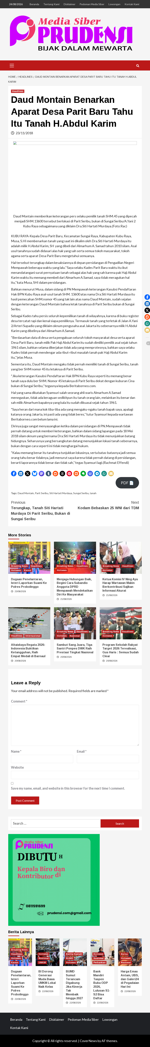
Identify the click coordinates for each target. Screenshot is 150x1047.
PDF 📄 (127, 483)
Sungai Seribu (81, 493)
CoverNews (88, 1041)
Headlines (17, 91)
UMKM (42, 962)
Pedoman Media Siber (92, 4)
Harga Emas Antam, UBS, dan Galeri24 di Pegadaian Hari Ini (130, 979)
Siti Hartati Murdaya (60, 493)
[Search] (137, 65)
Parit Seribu (41, 493)
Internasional (32, 636)
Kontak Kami (132, 4)
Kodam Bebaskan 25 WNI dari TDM (108, 505)
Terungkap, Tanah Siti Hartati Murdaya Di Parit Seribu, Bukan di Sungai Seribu (40, 510)
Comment (19, 701)
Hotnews (16, 570)
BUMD (69, 958)
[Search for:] (56, 823)
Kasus (27, 570)
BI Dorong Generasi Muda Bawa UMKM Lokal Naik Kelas (47, 979)
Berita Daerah (74, 954)
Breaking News (19, 566)
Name (16, 751)
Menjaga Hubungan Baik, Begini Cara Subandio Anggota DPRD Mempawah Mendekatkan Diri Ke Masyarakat (75, 587)
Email (82, 751)
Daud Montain (26, 493)
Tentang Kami (51, 4)
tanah (93, 493)
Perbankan (99, 962)
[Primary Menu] (12, 65)
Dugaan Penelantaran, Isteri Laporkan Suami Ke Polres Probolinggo (29, 583)
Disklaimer (69, 4)
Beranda (34, 4)
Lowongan (114, 4)
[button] (13, 473)
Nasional (75, 636)
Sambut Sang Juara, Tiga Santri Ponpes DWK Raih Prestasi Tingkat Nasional (75, 648)
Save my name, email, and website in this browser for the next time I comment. (68, 788)
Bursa (124, 954)
